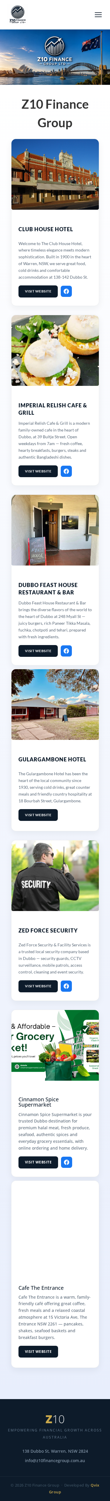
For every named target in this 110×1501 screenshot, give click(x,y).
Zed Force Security (48, 930)
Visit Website (38, 291)
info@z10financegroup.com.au (55, 1460)
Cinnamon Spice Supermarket (38, 1102)
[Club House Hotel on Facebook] (66, 291)
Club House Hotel (45, 229)
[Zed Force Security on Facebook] (66, 986)
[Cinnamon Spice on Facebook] (66, 1162)
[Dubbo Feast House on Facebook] (66, 651)
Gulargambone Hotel (52, 759)
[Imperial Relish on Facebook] (66, 471)
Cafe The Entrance (41, 1287)
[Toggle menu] (98, 14)
